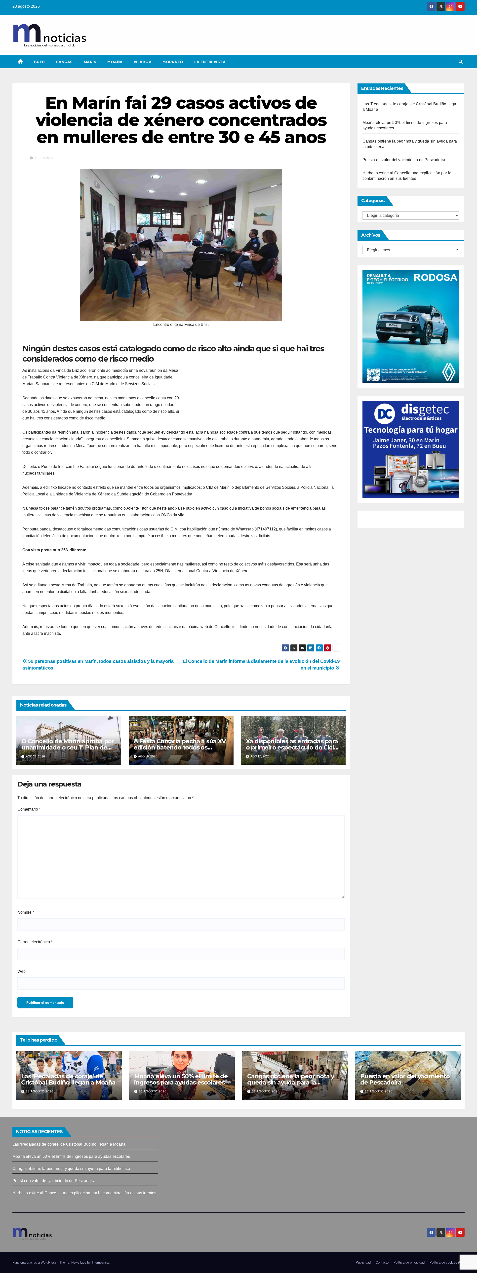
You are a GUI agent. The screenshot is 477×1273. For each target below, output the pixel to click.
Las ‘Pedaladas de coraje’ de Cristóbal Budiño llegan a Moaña (68, 1079)
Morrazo (172, 62)
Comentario (28, 809)
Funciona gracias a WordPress (35, 1262)
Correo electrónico (34, 942)
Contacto (382, 1262)
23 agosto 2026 (39, 1091)
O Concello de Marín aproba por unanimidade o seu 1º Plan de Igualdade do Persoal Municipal (67, 747)
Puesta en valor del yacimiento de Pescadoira (403, 160)
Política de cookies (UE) (447, 1262)
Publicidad (363, 1262)
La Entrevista (210, 62)
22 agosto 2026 (379, 1091)
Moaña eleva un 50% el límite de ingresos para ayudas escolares (181, 1079)
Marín (90, 62)
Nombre (25, 912)
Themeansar (100, 1262)
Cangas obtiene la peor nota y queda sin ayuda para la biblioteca (290, 1082)
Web (21, 971)
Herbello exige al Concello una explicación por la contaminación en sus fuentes (84, 1193)
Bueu (39, 62)
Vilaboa (143, 62)
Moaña (115, 62)
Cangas (64, 62)
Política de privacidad (409, 1262)
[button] (461, 62)
